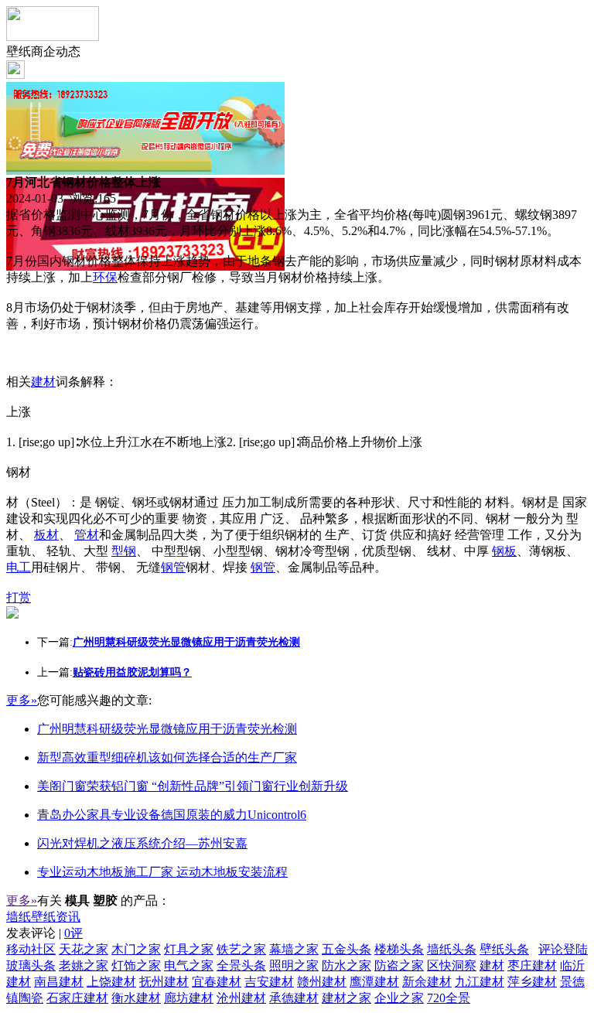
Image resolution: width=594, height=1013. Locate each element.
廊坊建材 (188, 997)
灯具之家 (188, 949)
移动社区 (31, 949)
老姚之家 (83, 965)
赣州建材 (321, 981)
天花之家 (83, 949)
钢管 (173, 567)
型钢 (123, 551)
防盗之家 (399, 965)
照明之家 (294, 965)
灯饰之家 (136, 965)
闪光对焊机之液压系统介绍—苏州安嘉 (142, 843)
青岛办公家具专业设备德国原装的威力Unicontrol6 (171, 814)
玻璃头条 (31, 965)
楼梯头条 (399, 949)
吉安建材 (269, 981)
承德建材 (294, 997)
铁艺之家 (241, 949)
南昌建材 (59, 981)
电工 (18, 567)
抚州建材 (164, 981)
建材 (43, 381)
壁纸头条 (504, 949)
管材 (86, 534)
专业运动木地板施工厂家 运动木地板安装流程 (162, 871)
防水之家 (346, 965)
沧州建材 (241, 997)
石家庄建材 (77, 997)
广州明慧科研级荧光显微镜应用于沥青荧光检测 (167, 728)
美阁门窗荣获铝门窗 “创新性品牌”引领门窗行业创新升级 (192, 786)
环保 (105, 277)
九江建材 (479, 981)
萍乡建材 (532, 981)
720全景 (448, 997)
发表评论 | (44, 933)
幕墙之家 (294, 949)
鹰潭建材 (374, 981)
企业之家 (399, 997)
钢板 (504, 551)
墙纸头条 (451, 949)
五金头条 (346, 949)
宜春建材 (216, 981)
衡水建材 (136, 997)
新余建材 (427, 981)
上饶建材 (111, 981)
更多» (21, 700)
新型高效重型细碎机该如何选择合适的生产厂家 (167, 757)
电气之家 (188, 965)
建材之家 (346, 997)
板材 (46, 534)
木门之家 (136, 949)
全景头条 (241, 965)
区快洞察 (451, 965)
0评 (73, 933)
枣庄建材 (532, 965)
